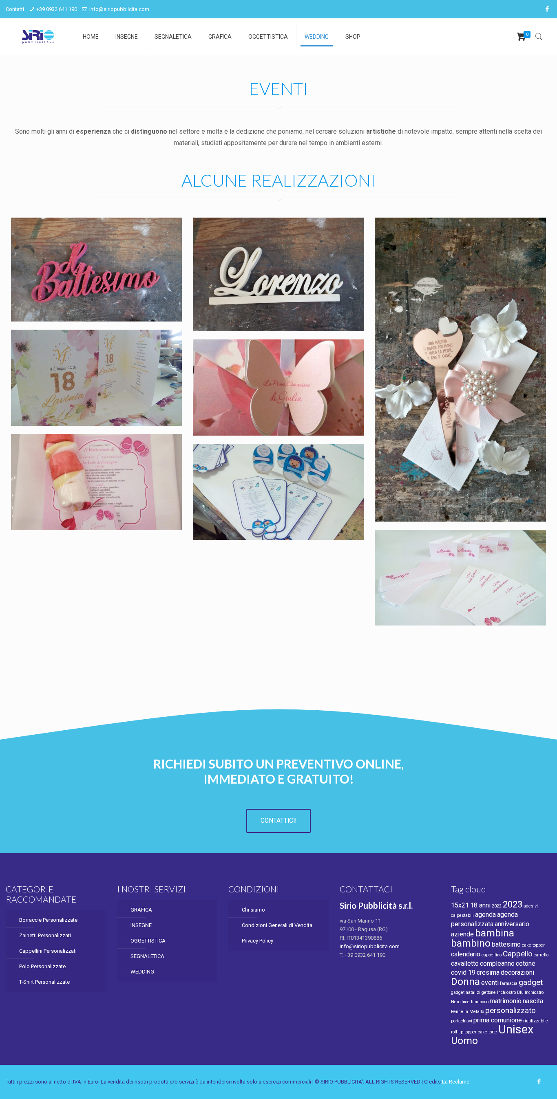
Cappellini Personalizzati (48, 951)
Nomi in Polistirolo (250, 240)
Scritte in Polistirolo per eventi (93, 240)
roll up (457, 1032)
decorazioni (517, 972)
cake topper (533, 945)
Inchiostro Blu (510, 992)
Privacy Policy (257, 941)
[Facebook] (547, 9)
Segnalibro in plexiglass (442, 240)
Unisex (516, 1029)
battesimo (506, 944)
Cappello (518, 953)
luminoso (479, 1001)
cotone (525, 963)
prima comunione (497, 1020)
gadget (531, 982)
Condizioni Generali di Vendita (277, 925)
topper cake (475, 1032)
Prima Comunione (249, 362)
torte (492, 1032)
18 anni (480, 905)
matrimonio (506, 1001)
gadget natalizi (465, 992)
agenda (485, 914)
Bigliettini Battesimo (436, 552)
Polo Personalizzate (42, 966)
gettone (489, 992)
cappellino (492, 955)
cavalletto (465, 963)
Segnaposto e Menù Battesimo (275, 466)
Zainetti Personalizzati (45, 935)
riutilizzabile (535, 1021)
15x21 (460, 905)
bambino (471, 943)
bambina (494, 933)
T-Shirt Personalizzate (44, 982)
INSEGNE (141, 925)
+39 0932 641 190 (56, 9)
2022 (497, 906)
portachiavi (461, 1021)
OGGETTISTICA (148, 941)
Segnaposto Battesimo (76, 456)
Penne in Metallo (467, 1011)
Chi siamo (253, 910)
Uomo (464, 1040)
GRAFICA (141, 910)
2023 (512, 904)
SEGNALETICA (147, 956)
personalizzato (510, 1010)
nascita (533, 1001)
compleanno (497, 963)
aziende (462, 934)
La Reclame (455, 1082)
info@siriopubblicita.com (119, 9)
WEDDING (142, 972)
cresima (488, 972)
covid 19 (463, 972)
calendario (465, 954)
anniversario (512, 924)
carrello (541, 955)
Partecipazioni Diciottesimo (87, 352)
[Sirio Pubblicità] (38, 36)
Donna (465, 981)
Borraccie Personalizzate (48, 920)
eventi (490, 983)
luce (466, 1001)
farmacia (508, 983)
